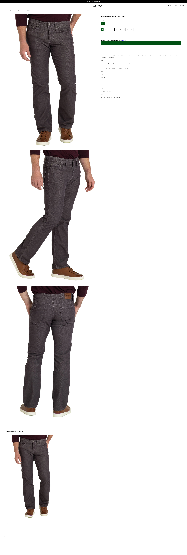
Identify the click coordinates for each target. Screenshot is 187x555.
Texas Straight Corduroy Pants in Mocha (16, 521)
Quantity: (102, 33)
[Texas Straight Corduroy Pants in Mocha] (34, 477)
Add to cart (141, 42)
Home (7, 10)
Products (12, 10)
